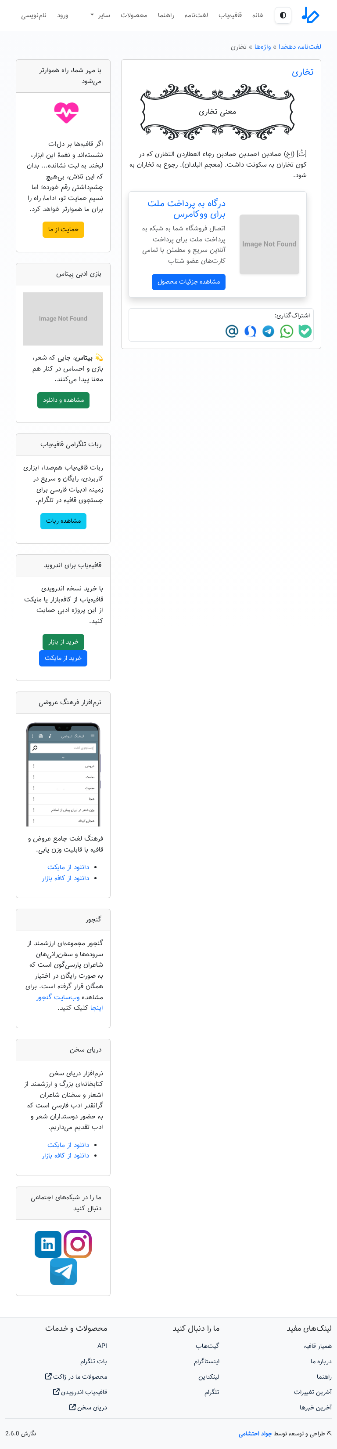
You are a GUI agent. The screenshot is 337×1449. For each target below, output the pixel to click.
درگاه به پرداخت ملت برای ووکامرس (186, 209)
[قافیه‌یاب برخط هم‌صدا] (309, 15)
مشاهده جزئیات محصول (189, 282)
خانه (258, 15)
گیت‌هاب (207, 1346)
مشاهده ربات (63, 521)
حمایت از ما (63, 230)
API (102, 1346)
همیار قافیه (318, 1346)
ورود (62, 15)
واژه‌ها (263, 47)
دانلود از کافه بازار (65, 878)
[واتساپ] (285, 331)
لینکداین (208, 1377)
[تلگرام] (267, 331)
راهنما (166, 15)
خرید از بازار (63, 642)
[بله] (304, 331)
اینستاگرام (206, 1362)
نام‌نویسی (34, 15)
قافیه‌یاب (230, 15)
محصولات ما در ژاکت (79, 1377)
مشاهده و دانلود (63, 400)
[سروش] (249, 331)
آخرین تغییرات (313, 1392)
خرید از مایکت (63, 658)
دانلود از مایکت (68, 867)
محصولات (134, 15)
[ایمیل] (232, 331)
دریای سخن (91, 1408)
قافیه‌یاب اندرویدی (83, 1392)
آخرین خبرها (316, 1408)
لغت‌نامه (196, 15)
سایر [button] (103, 15)
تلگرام (211, 1392)
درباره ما (321, 1362)
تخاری (303, 72)
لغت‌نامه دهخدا (300, 47)
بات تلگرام (93, 1362)
